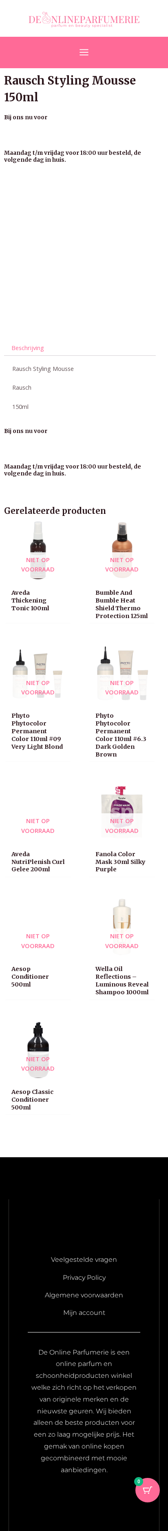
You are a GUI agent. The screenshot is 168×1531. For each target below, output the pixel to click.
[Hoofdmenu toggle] (84, 52)
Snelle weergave (38, 577)
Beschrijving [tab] (27, 348)
